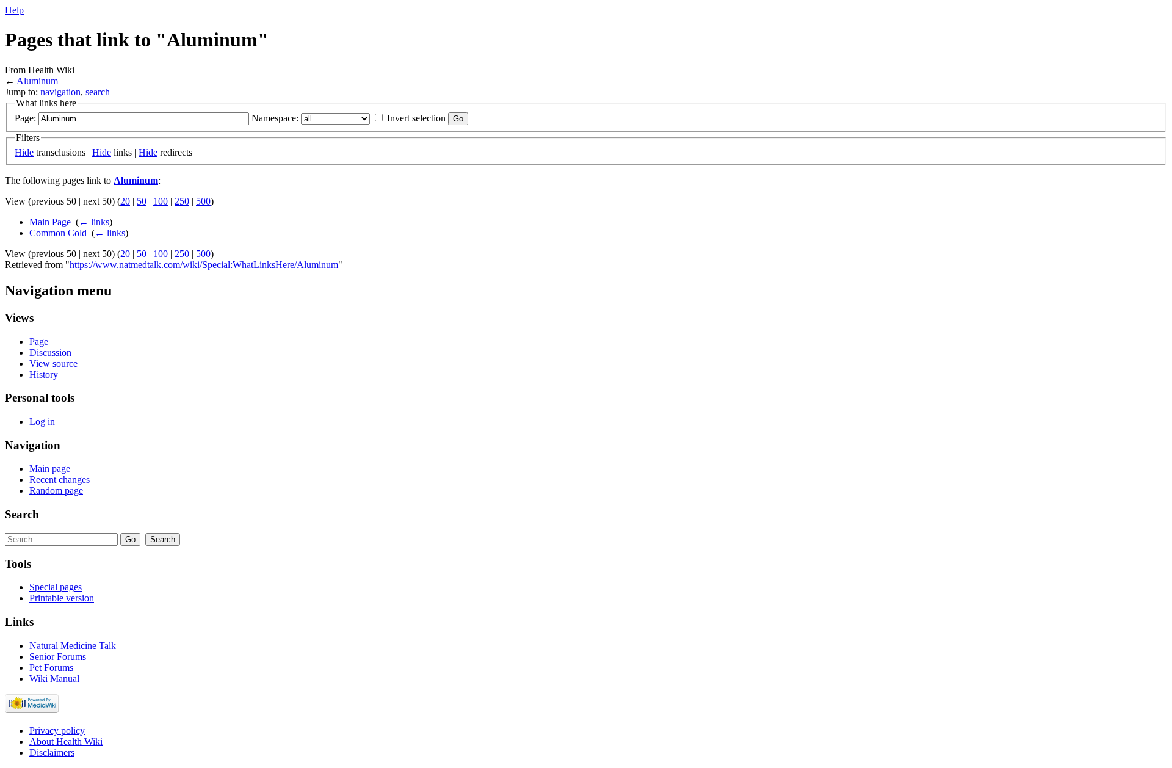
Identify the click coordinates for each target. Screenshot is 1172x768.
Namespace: (274, 118)
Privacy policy (57, 730)
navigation (60, 92)
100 (160, 201)
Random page (56, 490)
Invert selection (416, 118)
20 (125, 201)
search (97, 92)
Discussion (50, 352)
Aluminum (37, 81)
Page (38, 341)
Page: (25, 118)
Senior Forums (57, 656)
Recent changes (59, 479)
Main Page (50, 222)
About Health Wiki (66, 741)
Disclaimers (51, 752)
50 (141, 201)
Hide (24, 152)
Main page (49, 468)
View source (53, 363)
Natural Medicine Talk (72, 645)
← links (94, 222)
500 (203, 201)
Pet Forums (51, 667)
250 (182, 201)
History (43, 374)
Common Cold (58, 233)
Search (22, 514)
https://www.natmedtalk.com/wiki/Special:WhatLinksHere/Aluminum (204, 264)
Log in (42, 421)
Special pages (55, 587)
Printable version (61, 598)
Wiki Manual (54, 678)
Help (14, 10)
